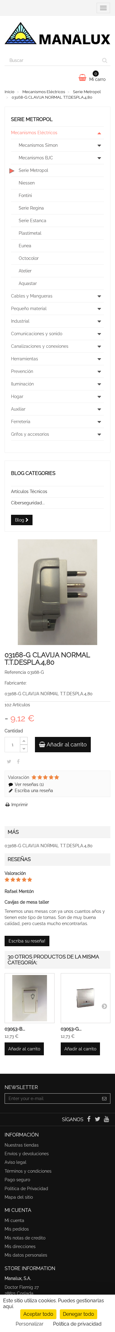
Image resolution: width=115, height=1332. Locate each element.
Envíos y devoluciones (27, 1153)
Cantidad (14, 730)
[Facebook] (89, 1119)
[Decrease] (24, 748)
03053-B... (15, 1029)
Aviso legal (15, 1162)
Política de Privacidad (26, 1188)
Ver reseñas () (28, 784)
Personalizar (30, 1324)
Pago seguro (17, 1179)
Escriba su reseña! (27, 941)
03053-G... (71, 1029)
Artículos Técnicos (29, 491)
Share (18, 761)
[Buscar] (104, 60)
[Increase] (24, 741)
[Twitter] (98, 1119)
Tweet (9, 761)
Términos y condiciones (28, 1171)
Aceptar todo (38, 1314)
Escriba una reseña (33, 790)
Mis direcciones (20, 1246)
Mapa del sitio (19, 1197)
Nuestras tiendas (22, 1145)
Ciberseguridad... (28, 502)
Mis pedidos (17, 1229)
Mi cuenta (14, 1220)
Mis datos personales (26, 1255)
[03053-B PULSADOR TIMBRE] (30, 998)
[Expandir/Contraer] (99, 132)
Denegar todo (78, 1314)
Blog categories (33, 473)
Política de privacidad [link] (77, 1324)
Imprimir (19, 804)
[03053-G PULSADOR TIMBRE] (86, 998)
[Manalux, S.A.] (57, 36)
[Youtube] (106, 1119)
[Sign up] (104, 1098)
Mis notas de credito (25, 1237)
